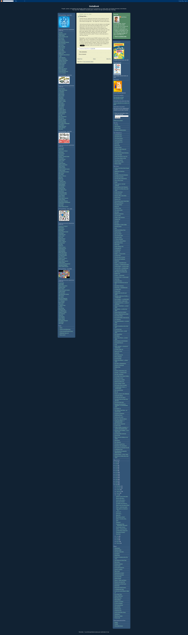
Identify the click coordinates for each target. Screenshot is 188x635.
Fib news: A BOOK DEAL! (120, 130)
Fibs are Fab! (118, 128)
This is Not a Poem (119, 180)
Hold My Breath (118, 226)
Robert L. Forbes (62, 101)
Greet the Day (118, 231)
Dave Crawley (61, 39)
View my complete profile (120, 36)
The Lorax (117, 143)
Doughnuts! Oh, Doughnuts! (121, 445)
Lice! (116, 324)
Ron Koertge (61, 106)
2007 (116, 483)
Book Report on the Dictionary (121, 340)
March (117, 541)
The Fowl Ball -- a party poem (121, 301)
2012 (116, 474)
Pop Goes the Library (119, 574)
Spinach (116, 173)
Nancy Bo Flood (62, 43)
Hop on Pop (117, 145)
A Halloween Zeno (118, 449)
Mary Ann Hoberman (63, 298)
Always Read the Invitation (120, 312)
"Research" (118, 522)
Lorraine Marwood (62, 112)
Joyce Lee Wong (62, 72)
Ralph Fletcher (62, 166)
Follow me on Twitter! (118, 120)
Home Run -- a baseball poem (121, 287)
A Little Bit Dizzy (118, 280)
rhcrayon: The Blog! (119, 601)
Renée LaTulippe (62, 52)
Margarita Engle (62, 99)
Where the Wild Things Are (120, 149)
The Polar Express (119, 138)
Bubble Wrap (117, 367)
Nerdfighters (117, 614)
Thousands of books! (120, 532)
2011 (116, 475)
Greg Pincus (61, 191)
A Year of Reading (118, 603)
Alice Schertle (62, 256)
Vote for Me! (117, 435)
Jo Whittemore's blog (119, 589)
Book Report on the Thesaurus (121, 187)
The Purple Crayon (119, 625)
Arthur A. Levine (62, 247)
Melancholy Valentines (119, 171)
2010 (116, 477)
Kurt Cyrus (61, 162)
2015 (116, 468)
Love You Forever (118, 140)
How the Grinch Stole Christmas (122, 152)
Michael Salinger (62, 120)
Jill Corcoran (61, 38)
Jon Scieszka (61, 316)
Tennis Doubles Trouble (120, 383)
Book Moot (117, 585)
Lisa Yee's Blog (118, 576)
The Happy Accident (121, 33)
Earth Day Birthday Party (120, 230)
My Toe (116, 391)
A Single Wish (118, 289)
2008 (116, 481)
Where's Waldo (118, 163)
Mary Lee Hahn (62, 46)
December (118, 486)
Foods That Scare (118, 192)
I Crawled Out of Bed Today (121, 269)
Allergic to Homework (119, 365)
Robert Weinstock (62, 126)
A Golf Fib (117, 353)
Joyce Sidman (62, 195)
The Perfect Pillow (119, 315)
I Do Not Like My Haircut (120, 397)
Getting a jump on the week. (122, 496)
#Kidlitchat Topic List (64, 333)
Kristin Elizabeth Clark (63, 36)
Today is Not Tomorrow (120, 217)
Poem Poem (117, 291)
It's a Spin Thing (118, 594)
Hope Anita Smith (62, 122)
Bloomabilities (118, 599)
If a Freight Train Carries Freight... (122, 376)
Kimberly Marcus (62, 111)
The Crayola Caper (119, 235)
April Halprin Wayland (63, 200)
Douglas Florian (62, 167)
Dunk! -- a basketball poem (120, 262)
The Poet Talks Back (119, 402)
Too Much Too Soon (119, 176)
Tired (116, 344)
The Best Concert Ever (120, 444)
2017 (116, 465)
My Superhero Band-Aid (120, 423)
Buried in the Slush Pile (120, 582)
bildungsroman (118, 608)
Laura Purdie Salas (63, 192)
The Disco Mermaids (119, 551)
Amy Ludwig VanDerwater (64, 123)
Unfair (116, 182)
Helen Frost (61, 102)
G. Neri (60, 56)
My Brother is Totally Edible (121, 224)
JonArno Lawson (62, 109)
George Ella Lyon (62, 182)
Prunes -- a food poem (119, 275)
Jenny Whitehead (62, 70)
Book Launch (62, 334)
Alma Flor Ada (62, 88)
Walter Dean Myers (63, 252)
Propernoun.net (118, 610)
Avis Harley (61, 174)
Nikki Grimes (61, 173)
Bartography (117, 548)
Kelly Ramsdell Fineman (64, 42)
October (118, 489)
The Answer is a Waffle (120, 379)
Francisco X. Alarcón (63, 150)
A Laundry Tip (118, 408)
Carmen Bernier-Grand (63, 231)
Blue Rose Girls (118, 597)
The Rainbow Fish (118, 141)
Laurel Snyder (61, 64)
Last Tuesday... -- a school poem (122, 299)
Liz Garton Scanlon (63, 193)
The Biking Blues (118, 204)
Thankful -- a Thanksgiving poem (122, 264)
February (118, 543)
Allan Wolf (61, 129)
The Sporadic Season (120, 527)
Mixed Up (117, 206)
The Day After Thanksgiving (121, 178)
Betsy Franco (61, 288)
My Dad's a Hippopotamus (120, 363)
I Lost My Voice (118, 329)
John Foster (61, 45)
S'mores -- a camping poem (121, 372)
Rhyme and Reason (119, 202)
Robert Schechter (62, 63)
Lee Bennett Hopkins (63, 299)
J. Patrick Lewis (62, 181)
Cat (115, 368)
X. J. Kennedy (62, 301)
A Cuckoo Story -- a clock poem (121, 277)
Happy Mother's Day (119, 246)
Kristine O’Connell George (64, 290)
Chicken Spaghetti (119, 564)
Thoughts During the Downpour (121, 174)
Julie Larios (61, 180)
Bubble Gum (117, 273)
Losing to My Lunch (119, 417)
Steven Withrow (62, 127)
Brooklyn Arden (118, 549)
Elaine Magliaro (62, 184)
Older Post (108, 58)
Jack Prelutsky (62, 313)
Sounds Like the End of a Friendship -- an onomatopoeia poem (121, 405)
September (118, 491)
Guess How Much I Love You (121, 156)
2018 (116, 463)
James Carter (61, 160)
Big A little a (117, 562)
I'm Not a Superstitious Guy (121, 370)
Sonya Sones (61, 65)
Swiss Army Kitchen (120, 501)
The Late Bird (118, 215)
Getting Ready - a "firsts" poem (121, 454)
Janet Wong (61, 203)
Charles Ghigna (62, 170)
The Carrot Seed (118, 154)
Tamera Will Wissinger (63, 71)
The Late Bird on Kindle (119, 97)
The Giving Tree (118, 136)
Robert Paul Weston (63, 68)
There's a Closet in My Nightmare (122, 393)
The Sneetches (118, 150)
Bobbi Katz (61, 178)
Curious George (118, 147)
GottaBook (94, 6)
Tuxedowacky (118, 250)
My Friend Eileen (118, 334)
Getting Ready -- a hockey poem (122, 266)
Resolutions (117, 440)
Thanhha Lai (61, 108)
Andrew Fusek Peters (63, 60)
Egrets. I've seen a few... (121, 518)
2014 (116, 470)
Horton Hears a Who (119, 161)
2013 (116, 472)
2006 (116, 484)
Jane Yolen (61, 205)
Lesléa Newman (62, 57)
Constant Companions (119, 413)
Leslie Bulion (61, 92)
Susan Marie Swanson (63, 198)
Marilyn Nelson (62, 113)
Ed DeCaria (61, 98)
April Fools (117, 279)
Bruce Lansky (61, 302)
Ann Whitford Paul (62, 189)
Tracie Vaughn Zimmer (63, 206)
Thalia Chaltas (62, 35)
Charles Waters (62, 199)
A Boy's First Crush (119, 377)
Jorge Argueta (61, 153)
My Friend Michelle (119, 390)
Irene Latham (61, 50)
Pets (116, 228)
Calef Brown (61, 157)
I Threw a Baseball (119, 239)
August (118, 493)
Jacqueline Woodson (63, 265)
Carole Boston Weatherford (64, 202)
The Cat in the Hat (119, 160)
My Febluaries (118, 442)
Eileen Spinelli (62, 259)
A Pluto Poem (118, 255)
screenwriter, (118, 23)
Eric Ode (60, 115)
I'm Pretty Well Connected (120, 433)
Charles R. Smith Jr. (63, 258)
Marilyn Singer (62, 196)
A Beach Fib (117, 251)
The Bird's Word (118, 237)
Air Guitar (117, 221)
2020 (116, 461)
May (117, 538)
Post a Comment (82, 54)
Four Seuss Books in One (120, 158)
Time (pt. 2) (118, 511)
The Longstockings (119, 605)
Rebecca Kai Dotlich (63, 164)
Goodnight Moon (118, 134)
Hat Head (117, 211)
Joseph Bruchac (62, 159)
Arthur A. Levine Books (120, 30)
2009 (116, 479)
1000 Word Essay (118, 415)
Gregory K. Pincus (62, 312)
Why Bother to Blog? (120, 517)
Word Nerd (117, 244)
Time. (117, 520)
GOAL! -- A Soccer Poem (121, 528)
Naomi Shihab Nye (63, 58)
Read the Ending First (119, 381)
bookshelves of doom (119, 573)
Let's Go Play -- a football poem (121, 268)
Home (61, 327)
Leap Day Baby (118, 358)
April (117, 539)
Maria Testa (61, 67)
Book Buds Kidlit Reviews (120, 587)
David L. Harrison (62, 175)
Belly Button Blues (119, 242)
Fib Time (117, 222)
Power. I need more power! (121, 507)
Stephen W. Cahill (62, 33)
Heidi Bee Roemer (62, 61)
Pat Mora (60, 306)
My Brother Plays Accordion (121, 385)
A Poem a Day (118, 208)
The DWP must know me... (122, 503)
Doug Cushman (62, 40)
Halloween (117, 260)
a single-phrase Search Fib (121, 530)
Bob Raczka (61, 117)
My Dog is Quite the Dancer (121, 418)
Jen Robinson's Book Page (120, 560)
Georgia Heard (62, 242)
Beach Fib (118, 515)
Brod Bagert (61, 155)
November (118, 488)
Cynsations (117, 553)
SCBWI (116, 624)
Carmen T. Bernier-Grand (64, 156)
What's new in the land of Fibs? (122, 505)
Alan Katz (61, 177)
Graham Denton (62, 163)
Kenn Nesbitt (61, 187)
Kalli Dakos (61, 97)
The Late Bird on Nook (118, 98)
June (117, 536)
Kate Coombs (61, 94)
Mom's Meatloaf (118, 356)
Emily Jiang (61, 49)
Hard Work (118, 534)
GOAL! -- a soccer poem (120, 253)
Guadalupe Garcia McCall (64, 54)
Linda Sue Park (62, 188)
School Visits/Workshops (65, 329)
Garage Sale (117, 219)
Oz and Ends (117, 606)
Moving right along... (120, 498)
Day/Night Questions (119, 285)
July (117, 494)
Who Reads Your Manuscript (121, 271)
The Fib (116, 124)
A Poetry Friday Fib (119, 349)
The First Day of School (120, 257)
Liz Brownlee (61, 91)
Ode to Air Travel (118, 351)
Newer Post (79, 58)
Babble (116, 622)
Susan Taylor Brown (63, 90)
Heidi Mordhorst (62, 185)
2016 (116, 467)
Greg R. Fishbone (118, 569)
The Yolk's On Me (118, 210)
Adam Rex (61, 315)
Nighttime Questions (119, 213)
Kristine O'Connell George (64, 168)
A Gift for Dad (118, 425)
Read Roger (117, 555)
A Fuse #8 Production (119, 567)
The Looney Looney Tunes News (122, 201)
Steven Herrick (62, 47)
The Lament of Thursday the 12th (122, 447)
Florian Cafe (117, 617)
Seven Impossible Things (120, 612)
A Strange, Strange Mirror (120, 240)
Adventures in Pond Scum (120, 583)
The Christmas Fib (119, 354)
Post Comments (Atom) (88, 61)
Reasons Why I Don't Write (120, 195)
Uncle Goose (117, 197)
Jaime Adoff (61, 149)
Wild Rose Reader (118, 616)
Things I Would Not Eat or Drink (121, 314)
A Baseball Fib (118, 248)
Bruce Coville (61, 95)
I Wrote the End (118, 193)
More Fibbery (117, 126)
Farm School (117, 565)
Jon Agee (61, 32)
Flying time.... (84, 16)
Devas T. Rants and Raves (120, 580)
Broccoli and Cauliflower (120, 259)
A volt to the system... (121, 500)
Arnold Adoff (61, 148)
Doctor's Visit (118, 199)
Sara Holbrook (62, 104)
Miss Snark (117, 571)
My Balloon (117, 336)
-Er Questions (118, 319)
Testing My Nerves (119, 395)
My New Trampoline (119, 374)
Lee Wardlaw (61, 124)
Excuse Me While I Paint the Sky (122, 317)
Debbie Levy (61, 53)
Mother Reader (118, 578)
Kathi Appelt (61, 152)
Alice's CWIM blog (119, 596)
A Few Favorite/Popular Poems (66, 331)
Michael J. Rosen (62, 119)
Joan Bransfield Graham (64, 171)
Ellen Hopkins (61, 105)
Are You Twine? (118, 233)
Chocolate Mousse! (119, 342)
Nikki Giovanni (62, 292)
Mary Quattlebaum (62, 116)
